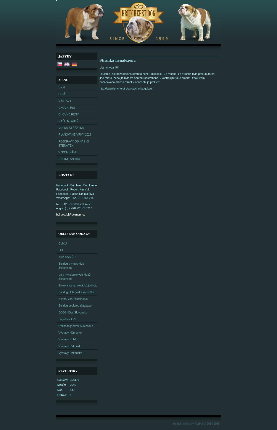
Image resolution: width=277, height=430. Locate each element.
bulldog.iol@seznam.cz (70, 214)
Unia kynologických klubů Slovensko (74, 276)
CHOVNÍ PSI (66, 107)
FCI (60, 250)
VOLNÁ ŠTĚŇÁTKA (71, 127)
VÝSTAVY (64, 100)
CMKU (62, 243)
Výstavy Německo (70, 332)
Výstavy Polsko (68, 339)
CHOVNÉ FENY (68, 114)
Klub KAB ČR (67, 257)
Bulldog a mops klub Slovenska (71, 265)
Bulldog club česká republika (76, 292)
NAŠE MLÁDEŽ (68, 121)
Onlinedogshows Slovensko (75, 326)
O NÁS (62, 94)
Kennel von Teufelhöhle (73, 299)
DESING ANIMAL (69, 159)
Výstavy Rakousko (70, 346)
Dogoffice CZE (67, 319)
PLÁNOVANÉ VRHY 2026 (74, 134)
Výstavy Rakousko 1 (71, 353)
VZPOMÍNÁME (68, 152)
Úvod (61, 87)
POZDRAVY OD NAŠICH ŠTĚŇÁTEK (74, 143)
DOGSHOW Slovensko (72, 312)
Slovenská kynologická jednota (77, 285)
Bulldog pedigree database (75, 305)
